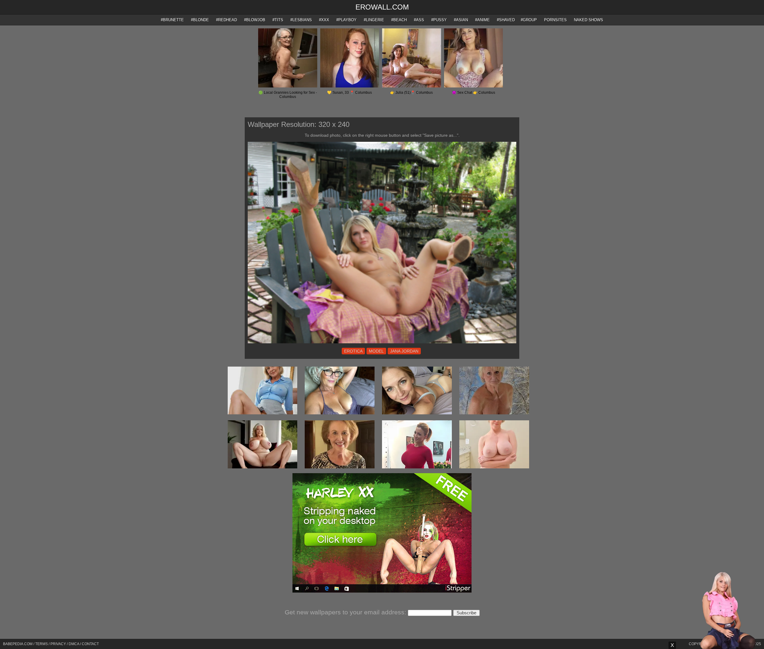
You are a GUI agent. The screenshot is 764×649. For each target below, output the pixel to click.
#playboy (346, 20)
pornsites (555, 20)
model (376, 351)
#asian (461, 20)
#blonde (200, 20)
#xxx (324, 20)
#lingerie (374, 20)
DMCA (74, 644)
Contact (90, 644)
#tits (277, 20)
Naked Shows (588, 20)
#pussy (439, 20)
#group (529, 20)
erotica (353, 351)
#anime (482, 20)
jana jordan (404, 351)
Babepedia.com (18, 644)
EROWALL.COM (382, 7)
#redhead (226, 20)
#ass (419, 20)
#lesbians (301, 20)
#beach (399, 20)
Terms (41, 644)
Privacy (58, 644)
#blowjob (254, 20)
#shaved (506, 20)
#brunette (172, 20)
